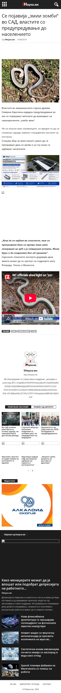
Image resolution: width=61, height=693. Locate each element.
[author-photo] (30, 359)
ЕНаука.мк (10, 39)
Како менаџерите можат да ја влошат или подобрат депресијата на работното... (30, 584)
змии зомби (23, 331)
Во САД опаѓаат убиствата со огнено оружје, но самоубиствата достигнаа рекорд (10, 431)
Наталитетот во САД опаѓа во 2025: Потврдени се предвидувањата (50, 430)
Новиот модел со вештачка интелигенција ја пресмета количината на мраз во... (37, 636)
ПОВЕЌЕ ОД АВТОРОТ (44, 407)
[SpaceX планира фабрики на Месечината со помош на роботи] (10, 670)
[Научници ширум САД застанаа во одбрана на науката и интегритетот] (31, 448)
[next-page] (32, 470)
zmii (14, 331)
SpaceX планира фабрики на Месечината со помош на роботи (38, 668)
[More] (33, 52)
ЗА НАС (13, 684)
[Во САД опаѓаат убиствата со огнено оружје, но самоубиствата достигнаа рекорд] (11, 419)
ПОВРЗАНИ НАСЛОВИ (18, 407)
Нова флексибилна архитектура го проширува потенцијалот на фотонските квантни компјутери (38, 621)
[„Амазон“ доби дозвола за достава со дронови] (50, 448)
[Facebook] (25, 52)
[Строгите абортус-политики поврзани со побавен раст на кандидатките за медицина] (31, 419)
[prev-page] (28, 470)
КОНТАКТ (47, 684)
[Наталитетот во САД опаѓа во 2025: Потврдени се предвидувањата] (50, 419)
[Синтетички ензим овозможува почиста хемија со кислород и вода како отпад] (10, 653)
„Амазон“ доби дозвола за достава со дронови (48, 459)
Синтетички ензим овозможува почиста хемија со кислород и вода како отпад (40, 652)
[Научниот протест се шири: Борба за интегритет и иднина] (11, 448)
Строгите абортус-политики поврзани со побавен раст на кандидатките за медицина (30, 432)
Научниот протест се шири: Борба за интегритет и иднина (10, 459)
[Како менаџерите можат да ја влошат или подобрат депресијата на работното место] (30, 558)
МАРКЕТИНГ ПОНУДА (29, 684)
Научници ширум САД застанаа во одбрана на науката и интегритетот (30, 460)
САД (33, 331)
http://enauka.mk (30, 375)
